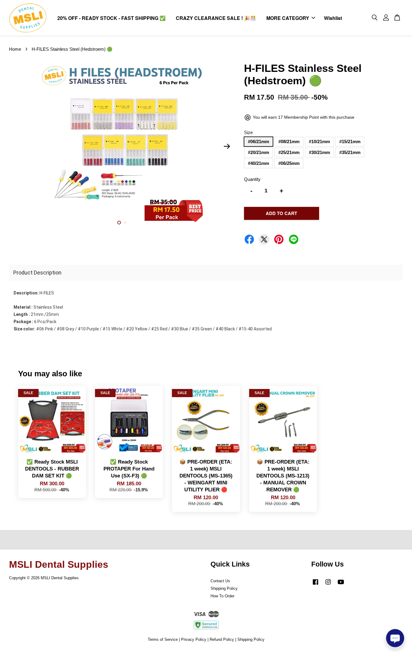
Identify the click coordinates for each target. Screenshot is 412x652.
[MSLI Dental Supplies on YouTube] (341, 585)
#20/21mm (258, 152)
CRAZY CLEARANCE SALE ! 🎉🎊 (216, 17)
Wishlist (333, 17)
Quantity (252, 179)
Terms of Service (163, 639)
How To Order (222, 596)
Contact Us (220, 581)
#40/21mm (258, 163)
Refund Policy (222, 639)
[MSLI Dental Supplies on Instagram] (328, 585)
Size (248, 132)
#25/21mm (288, 152)
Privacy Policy (193, 639)
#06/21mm (258, 141)
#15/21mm (349, 141)
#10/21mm (319, 141)
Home (15, 49)
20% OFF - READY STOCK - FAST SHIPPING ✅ (111, 17)
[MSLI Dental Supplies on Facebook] (315, 585)
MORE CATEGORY (287, 17)
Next (226, 146)
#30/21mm (319, 152)
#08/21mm (288, 141)
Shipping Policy (224, 588)
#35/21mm (349, 152)
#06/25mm (288, 163)
